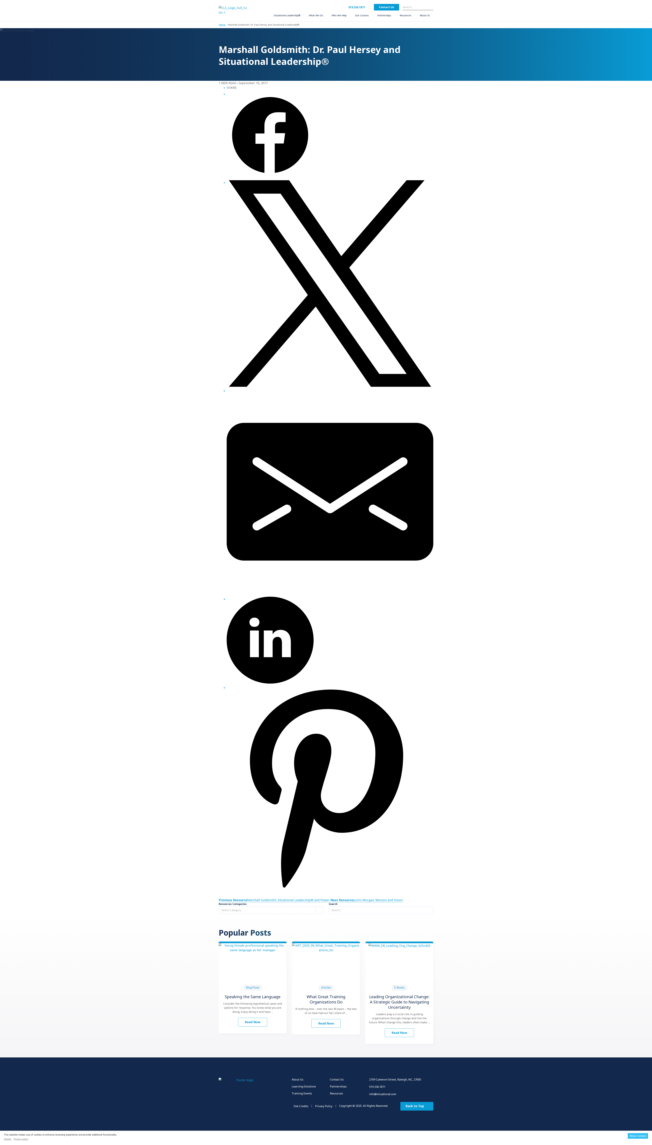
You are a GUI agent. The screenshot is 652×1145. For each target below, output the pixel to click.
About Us (297, 1079)
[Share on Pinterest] (330, 788)
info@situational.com (382, 1094)
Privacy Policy (323, 1106)
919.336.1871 (356, 7)
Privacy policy (21, 1139)
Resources (336, 1093)
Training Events (302, 1093)
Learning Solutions (304, 1086)
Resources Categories (233, 904)
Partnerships (338, 1086)
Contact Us (386, 7)
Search (333, 904)
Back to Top (415, 1106)
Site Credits (301, 1106)
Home (222, 24)
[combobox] (271, 910)
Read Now (252, 1022)
